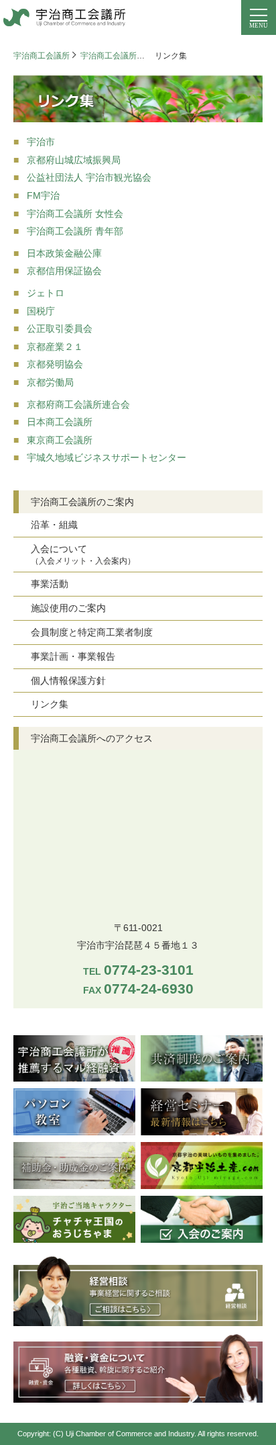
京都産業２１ (55, 346)
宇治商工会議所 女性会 (75, 213)
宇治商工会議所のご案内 (124, 55)
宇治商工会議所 (41, 55)
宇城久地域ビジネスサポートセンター (106, 457)
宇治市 (41, 141)
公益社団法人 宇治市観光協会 (89, 177)
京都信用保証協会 (64, 270)
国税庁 (41, 311)
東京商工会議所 (59, 440)
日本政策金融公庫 (64, 253)
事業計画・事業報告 (73, 656)
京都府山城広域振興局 (74, 160)
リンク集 (49, 704)
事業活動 (49, 583)
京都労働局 (50, 382)
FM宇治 (43, 195)
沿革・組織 (54, 524)
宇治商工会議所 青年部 (75, 231)
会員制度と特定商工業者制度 (92, 632)
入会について (83, 554)
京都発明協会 (55, 364)
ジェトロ (45, 293)
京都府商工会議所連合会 (78, 404)
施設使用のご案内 (68, 608)
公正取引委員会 (59, 328)
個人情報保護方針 (68, 680)
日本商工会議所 (59, 422)
